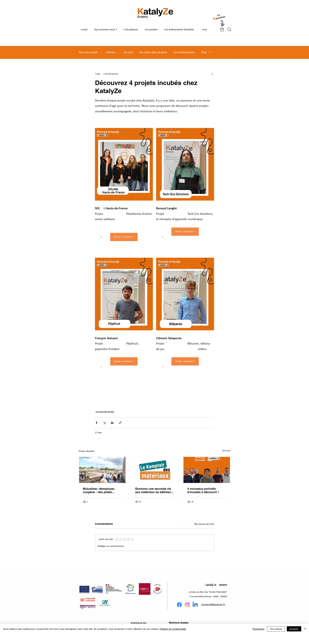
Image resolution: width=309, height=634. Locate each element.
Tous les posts (88, 52)
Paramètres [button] (258, 628)
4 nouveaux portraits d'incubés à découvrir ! (203, 490)
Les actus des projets (153, 52)
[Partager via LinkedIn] (112, 422)
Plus (204, 52)
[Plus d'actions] (212, 74)
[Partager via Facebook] (96, 422)
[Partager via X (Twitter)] (104, 422)
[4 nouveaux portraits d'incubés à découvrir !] (206, 470)
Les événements (184, 52)
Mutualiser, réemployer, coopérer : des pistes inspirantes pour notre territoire (99, 490)
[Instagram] (187, 605)
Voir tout (226, 451)
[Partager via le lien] (120, 422)
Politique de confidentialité (172, 628)
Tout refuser (276, 628)
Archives (109, 52)
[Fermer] (305, 628)
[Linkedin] (195, 605)
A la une (127, 52)
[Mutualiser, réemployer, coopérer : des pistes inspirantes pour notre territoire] (102, 470)
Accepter (294, 628)
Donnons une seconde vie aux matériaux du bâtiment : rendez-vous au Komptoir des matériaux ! (154, 490)
